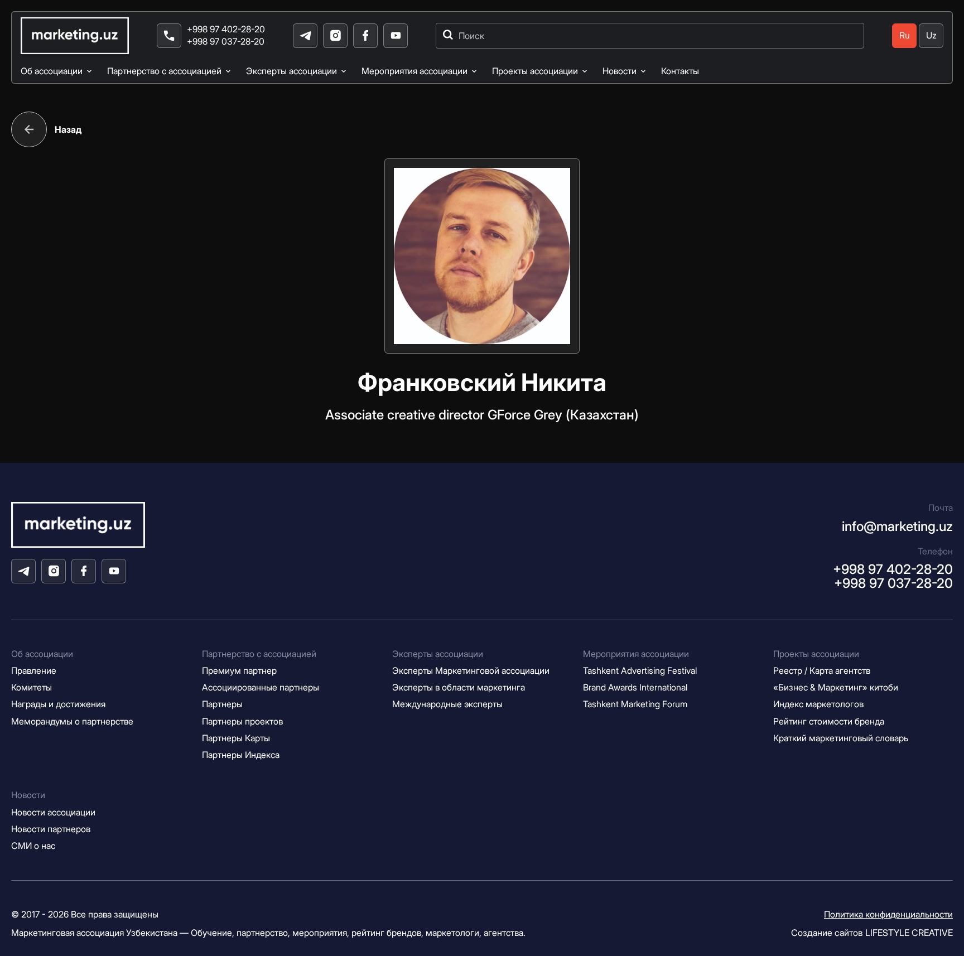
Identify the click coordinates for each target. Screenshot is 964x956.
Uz (931, 35)
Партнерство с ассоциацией (164, 71)
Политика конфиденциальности (888, 914)
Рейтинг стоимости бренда (828, 721)
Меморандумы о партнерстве (72, 721)
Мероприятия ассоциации (414, 71)
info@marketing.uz (897, 526)
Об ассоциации (52, 71)
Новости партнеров (50, 829)
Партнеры (222, 704)
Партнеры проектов (242, 721)
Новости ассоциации (53, 812)
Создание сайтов (872, 932)
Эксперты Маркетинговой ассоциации (471, 670)
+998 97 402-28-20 (226, 29)
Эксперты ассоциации (291, 71)
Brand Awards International (635, 687)
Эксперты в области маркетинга (458, 687)
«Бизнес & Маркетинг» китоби (835, 687)
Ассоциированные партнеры (260, 687)
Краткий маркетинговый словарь (840, 738)
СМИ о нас (33, 846)
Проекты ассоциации (535, 71)
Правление (33, 670)
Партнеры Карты (236, 738)
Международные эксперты (447, 704)
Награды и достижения (58, 704)
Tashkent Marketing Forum (635, 704)
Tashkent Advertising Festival (640, 670)
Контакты (680, 71)
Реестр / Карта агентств (821, 670)
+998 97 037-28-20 (225, 41)
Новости (619, 71)
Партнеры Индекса (240, 755)
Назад (68, 129)
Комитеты (31, 687)
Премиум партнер (239, 670)
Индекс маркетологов (818, 704)
